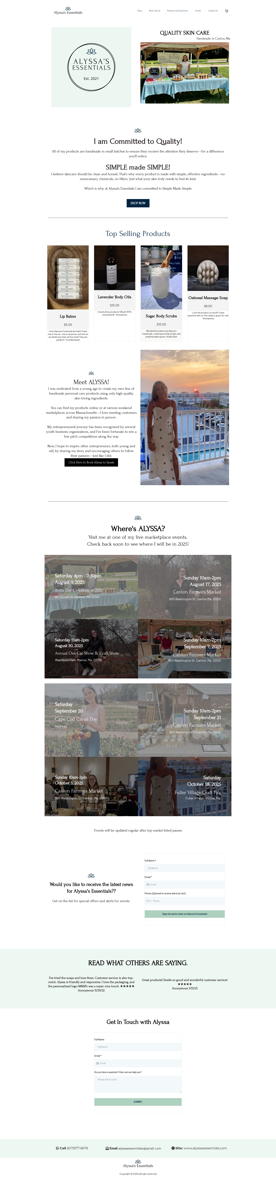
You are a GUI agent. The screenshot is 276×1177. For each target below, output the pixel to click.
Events (198, 10)
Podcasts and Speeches (177, 10)
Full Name (150, 860)
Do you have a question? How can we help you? (118, 1072)
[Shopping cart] (226, 10)
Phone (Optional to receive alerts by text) (165, 893)
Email (148, 877)
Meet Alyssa (154, 10)
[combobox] (148, 901)
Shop (140, 10)
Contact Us (213, 10)
